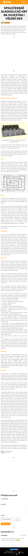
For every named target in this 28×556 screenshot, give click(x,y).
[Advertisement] (14, 54)
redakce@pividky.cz (18, 551)
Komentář (3, 504)
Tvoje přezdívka (4, 498)
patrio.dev (16, 552)
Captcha (3, 515)
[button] (25, 2)
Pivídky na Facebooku (14, 549)
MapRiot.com (13, 554)
